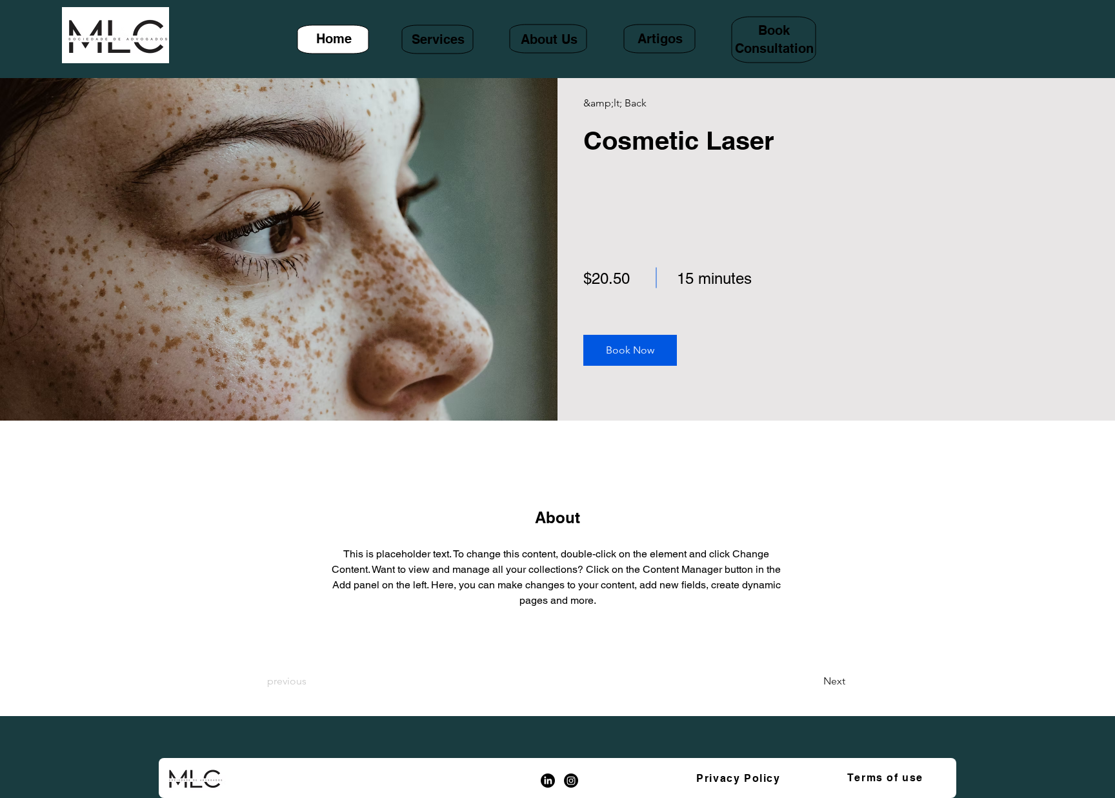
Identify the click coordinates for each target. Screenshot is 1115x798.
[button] (630, 350)
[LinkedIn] (548, 780)
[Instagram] (571, 780)
